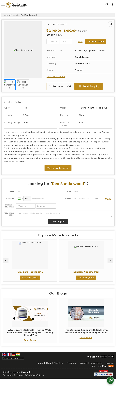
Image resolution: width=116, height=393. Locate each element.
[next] (110, 260)
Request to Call (62, 86)
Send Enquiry (90, 86)
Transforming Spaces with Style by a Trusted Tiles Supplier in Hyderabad (86, 331)
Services (83, 363)
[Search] (106, 4)
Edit (80, 41)
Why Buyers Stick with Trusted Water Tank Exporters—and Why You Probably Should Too (30, 333)
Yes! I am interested (58, 168)
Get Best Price (95, 41)
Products (14, 15)
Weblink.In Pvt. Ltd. (35, 375)
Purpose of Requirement (9, 206)
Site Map (102, 366)
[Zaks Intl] (16, 5)
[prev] (5, 260)
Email (68, 191)
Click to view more (56, 76)
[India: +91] (20, 198)
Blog (48, 363)
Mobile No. (10, 198)
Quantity (67, 198)
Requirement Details (9, 214)
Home (5, 15)
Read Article (30, 340)
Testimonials (96, 363)
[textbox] (66, 41)
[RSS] (111, 366)
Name (11, 191)
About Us (58, 363)
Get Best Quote (10, 277)
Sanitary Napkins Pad (66, 272)
